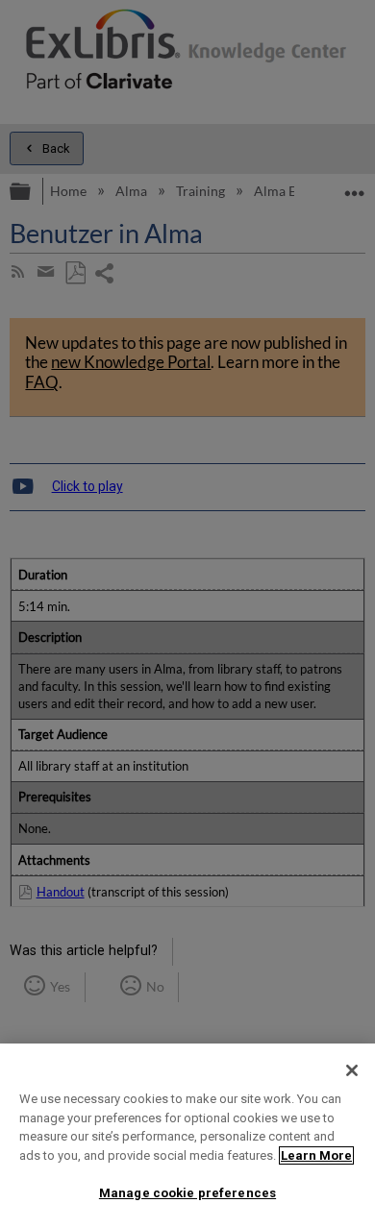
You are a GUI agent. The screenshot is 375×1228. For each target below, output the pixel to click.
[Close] (352, 1070)
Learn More (316, 1155)
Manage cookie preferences (187, 1193)
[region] (187, 1136)
